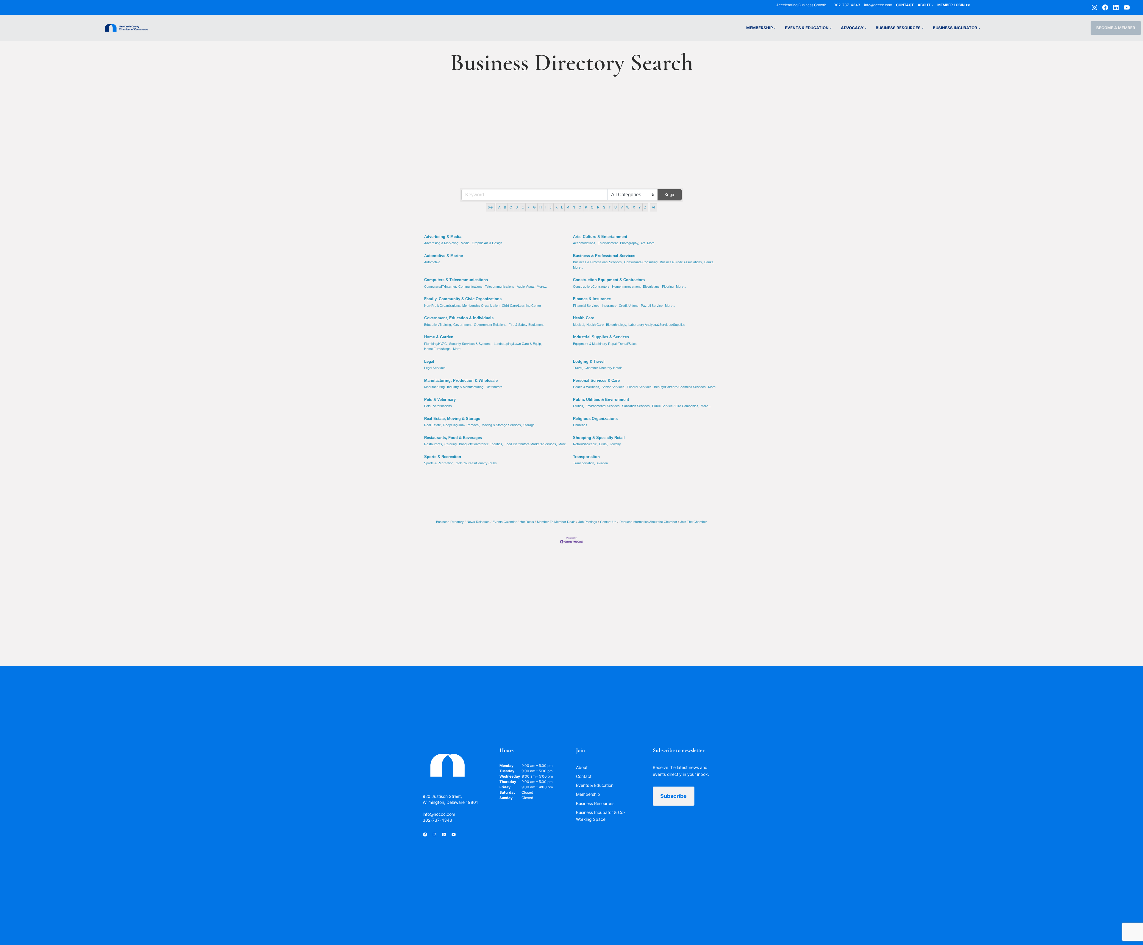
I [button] (545, 207)
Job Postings (587, 522)
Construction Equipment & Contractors (609, 280)
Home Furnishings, (438, 349)
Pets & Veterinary (440, 399)
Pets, (428, 406)
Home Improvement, (626, 286)
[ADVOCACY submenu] (865, 28)
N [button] (574, 207)
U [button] (615, 207)
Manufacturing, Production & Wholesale (461, 380)
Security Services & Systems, (470, 343)
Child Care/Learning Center (521, 305)
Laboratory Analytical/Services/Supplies (656, 324)
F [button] (528, 207)
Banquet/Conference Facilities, (481, 444)
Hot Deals (527, 522)
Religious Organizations (595, 418)
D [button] (517, 207)
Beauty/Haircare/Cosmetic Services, (680, 387)
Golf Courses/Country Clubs (476, 463)
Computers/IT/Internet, (440, 286)
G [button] (534, 207)
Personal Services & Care (596, 380)
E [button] (522, 207)
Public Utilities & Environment (601, 399)
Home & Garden (438, 337)
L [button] (562, 207)
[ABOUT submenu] (932, 5)
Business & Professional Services (604, 255)
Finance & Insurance (592, 299)
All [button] (653, 207)
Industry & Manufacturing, (465, 387)
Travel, (578, 368)
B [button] (505, 207)
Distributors (494, 387)
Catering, (450, 444)
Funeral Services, (639, 387)
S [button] (604, 207)
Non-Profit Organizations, (442, 305)
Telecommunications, (500, 286)
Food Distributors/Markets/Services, (531, 444)
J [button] (551, 207)
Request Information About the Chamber (648, 522)
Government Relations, (490, 324)
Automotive (432, 262)
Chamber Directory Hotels (603, 368)
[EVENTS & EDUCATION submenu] (831, 28)
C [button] (511, 207)
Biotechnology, (616, 324)
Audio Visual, (526, 286)
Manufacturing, (435, 387)
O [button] (580, 207)
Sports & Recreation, (439, 463)
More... (652, 243)
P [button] (586, 207)
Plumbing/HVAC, (436, 343)
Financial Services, (586, 305)
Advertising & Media (442, 236)
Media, (465, 243)
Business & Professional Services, (598, 262)
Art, (643, 243)
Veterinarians (442, 406)
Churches (580, 425)
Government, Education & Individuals (459, 318)
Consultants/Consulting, (641, 262)
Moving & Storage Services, (502, 425)
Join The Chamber (693, 522)
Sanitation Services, (636, 406)
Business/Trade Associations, (681, 262)
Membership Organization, (481, 305)
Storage (529, 425)
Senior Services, (613, 387)
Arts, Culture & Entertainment (600, 236)
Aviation (602, 463)
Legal (429, 361)
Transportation (586, 456)
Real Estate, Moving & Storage (452, 418)
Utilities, (578, 406)
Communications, (470, 286)
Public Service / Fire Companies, (675, 406)
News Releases (478, 522)
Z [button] (645, 207)
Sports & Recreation (442, 456)
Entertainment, (608, 243)
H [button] (540, 207)
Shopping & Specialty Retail (599, 437)
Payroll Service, (652, 305)
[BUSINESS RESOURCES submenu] (923, 28)
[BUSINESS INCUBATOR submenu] (979, 28)
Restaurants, (433, 444)
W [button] (627, 207)
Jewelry (615, 444)
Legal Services (435, 368)
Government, (462, 324)
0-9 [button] (490, 207)
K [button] (556, 207)
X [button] (634, 207)
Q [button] (592, 207)
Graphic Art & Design (487, 243)
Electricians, (651, 286)
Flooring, (668, 286)
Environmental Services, (603, 406)
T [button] (610, 207)
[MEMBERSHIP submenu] (775, 28)
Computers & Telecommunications (456, 280)
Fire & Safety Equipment (526, 324)
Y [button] (639, 207)
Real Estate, (433, 425)
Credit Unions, (629, 305)
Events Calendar (505, 522)
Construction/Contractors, (591, 286)
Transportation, (584, 463)
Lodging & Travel (589, 361)
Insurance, (609, 305)
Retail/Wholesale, (585, 444)
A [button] (499, 207)
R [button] (598, 207)
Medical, (579, 324)
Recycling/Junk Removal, (461, 425)
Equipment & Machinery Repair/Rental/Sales (605, 343)
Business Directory (450, 522)
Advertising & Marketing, (441, 243)
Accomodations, (584, 243)
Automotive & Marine (443, 255)
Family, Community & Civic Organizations (463, 299)
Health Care (583, 318)
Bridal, (603, 444)
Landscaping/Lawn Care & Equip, (518, 343)
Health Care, (595, 324)
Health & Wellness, (586, 387)
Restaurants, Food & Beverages (453, 437)
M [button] (567, 207)
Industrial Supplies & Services (601, 337)
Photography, (629, 243)
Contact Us (608, 522)
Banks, (709, 262)
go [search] (672, 194)
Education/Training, (438, 324)
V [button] (622, 207)
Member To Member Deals (556, 522)
